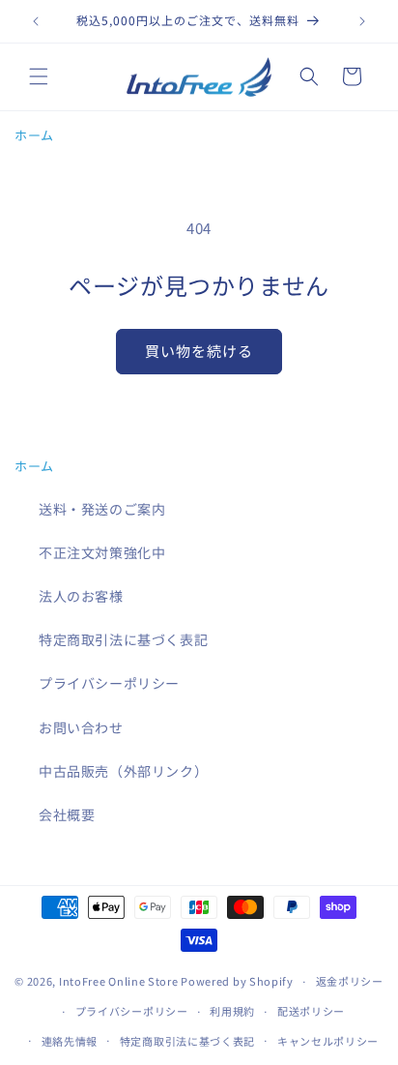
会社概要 (67, 814)
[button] (38, 76)
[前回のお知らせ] (35, 21)
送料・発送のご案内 (102, 508)
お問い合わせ (81, 727)
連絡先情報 (70, 1041)
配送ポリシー (311, 1011)
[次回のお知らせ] (362, 21)
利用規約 (232, 1011)
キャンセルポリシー (328, 1041)
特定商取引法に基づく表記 (123, 639)
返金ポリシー (350, 981)
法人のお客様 (81, 596)
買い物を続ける (199, 350)
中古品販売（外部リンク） (123, 771)
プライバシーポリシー (109, 683)
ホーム (34, 135)
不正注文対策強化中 (102, 552)
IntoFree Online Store (119, 981)
